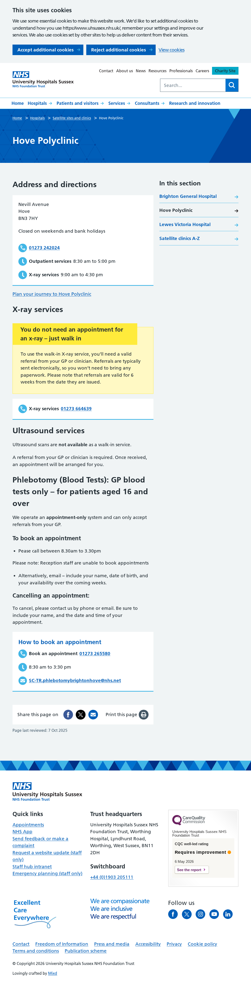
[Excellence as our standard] (47, 791)
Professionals (181, 70)
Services (116, 103)
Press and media (111, 944)
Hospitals (37, 103)
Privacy (174, 944)
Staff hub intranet (32, 866)
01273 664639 (76, 408)
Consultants (147, 103)
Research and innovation (194, 103)
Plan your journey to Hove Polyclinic (52, 294)
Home (18, 103)
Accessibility (148, 944)
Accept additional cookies (45, 50)
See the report (189, 870)
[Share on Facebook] (68, 715)
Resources (157, 70)
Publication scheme (86, 951)
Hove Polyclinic (175, 210)
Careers (202, 70)
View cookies (171, 50)
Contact (106, 70)
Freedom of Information (61, 944)
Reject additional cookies (118, 50)
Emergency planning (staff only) (47, 873)
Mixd (52, 973)
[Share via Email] (93, 715)
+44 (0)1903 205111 (111, 877)
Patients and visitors (78, 103)
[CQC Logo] (188, 824)
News (141, 70)
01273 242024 (44, 248)
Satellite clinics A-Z (179, 238)
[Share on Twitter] (81, 715)
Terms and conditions (36, 951)
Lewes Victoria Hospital (185, 224)
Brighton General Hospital (188, 196)
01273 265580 (94, 653)
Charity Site (225, 70)
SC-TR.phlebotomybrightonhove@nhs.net (75, 680)
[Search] (232, 85)
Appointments (28, 825)
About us (124, 70)
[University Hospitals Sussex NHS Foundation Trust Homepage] (43, 79)
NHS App (22, 831)
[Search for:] (193, 85)
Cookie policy (202, 944)
